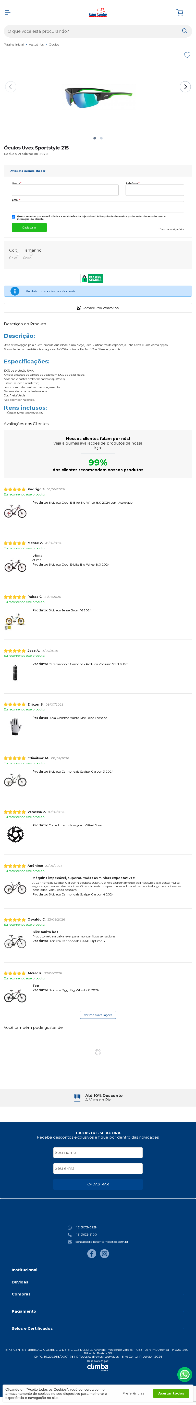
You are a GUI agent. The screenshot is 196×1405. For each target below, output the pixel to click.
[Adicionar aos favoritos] (187, 55)
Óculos (54, 44)
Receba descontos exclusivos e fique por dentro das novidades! (98, 1137)
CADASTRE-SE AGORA (98, 1132)
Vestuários (36, 44)
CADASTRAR (98, 1184)
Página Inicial (14, 44)
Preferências (133, 1393)
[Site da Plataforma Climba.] (97, 1365)
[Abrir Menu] (7, 12)
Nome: (17, 183)
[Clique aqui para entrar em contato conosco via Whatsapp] (184, 1374)
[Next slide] (185, 86)
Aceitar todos (171, 1393)
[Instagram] (104, 1257)
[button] (94, 138)
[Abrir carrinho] (183, 12)
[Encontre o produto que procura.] (184, 31)
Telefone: (133, 183)
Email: (16, 199)
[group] (98, 1097)
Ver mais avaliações (98, 1015)
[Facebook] (91, 1257)
